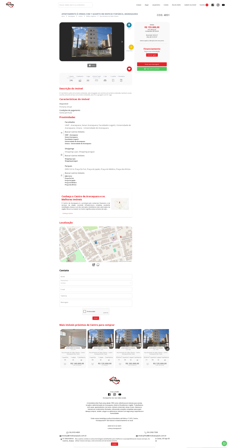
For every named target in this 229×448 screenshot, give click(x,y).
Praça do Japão (70, 180)
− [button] (61, 231)
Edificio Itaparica (91, 16)
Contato (166, 5)
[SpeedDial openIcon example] (131, 47)
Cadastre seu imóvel (190, 5)
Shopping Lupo (70, 159)
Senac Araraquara (71, 137)
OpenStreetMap (128, 261)
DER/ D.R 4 (68, 176)
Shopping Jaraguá (71, 161)
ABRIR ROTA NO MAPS (114, 426)
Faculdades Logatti (72, 139)
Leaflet (120, 261)
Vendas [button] (63, 283)
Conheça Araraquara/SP (114, 428)
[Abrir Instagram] (218, 5)
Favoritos (203, 5)
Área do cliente (176, 5)
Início (63, 16)
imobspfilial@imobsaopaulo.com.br (152, 436)
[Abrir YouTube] (223, 5)
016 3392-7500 (152, 432)
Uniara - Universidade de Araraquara (78, 144)
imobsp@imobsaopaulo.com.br (74, 436)
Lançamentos (156, 5)
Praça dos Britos (70, 185)
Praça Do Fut (69, 178)
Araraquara (71, 16)
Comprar (138, 5)
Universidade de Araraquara (75, 141)
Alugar (147, 5)
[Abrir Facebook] (212, 5)
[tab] (91, 65)
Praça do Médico (71, 183)
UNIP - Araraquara (71, 135)
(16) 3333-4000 (74, 432)
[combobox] (75, 4)
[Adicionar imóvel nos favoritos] (129, 68)
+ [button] (61, 228)
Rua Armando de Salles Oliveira (109, 16)
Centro (80, 16)
